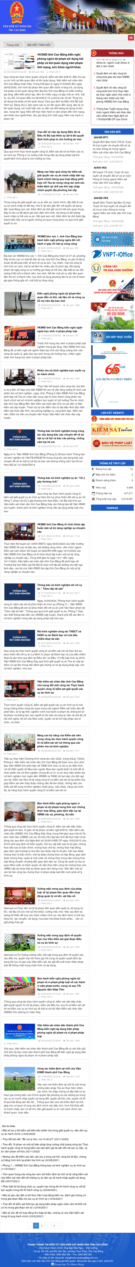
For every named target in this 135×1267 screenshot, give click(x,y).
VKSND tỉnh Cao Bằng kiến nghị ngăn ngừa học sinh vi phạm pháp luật (59, 329)
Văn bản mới (112, 132)
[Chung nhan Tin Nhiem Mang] (67, 1264)
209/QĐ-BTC (101, 137)
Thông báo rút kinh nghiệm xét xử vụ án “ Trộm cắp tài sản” (59, 586)
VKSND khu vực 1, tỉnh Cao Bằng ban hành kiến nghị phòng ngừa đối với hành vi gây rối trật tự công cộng (59, 240)
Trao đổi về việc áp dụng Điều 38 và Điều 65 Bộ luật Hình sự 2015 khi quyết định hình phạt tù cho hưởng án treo (60, 135)
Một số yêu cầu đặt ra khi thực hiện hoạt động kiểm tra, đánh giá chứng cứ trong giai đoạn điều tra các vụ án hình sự (43, 1196)
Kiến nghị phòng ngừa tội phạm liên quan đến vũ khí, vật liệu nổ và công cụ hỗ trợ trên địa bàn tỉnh (61, 297)
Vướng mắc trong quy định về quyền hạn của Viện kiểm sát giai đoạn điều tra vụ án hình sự (59, 938)
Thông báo (116, 53)
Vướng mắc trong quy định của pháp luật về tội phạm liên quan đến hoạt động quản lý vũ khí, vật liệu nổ (59, 892)
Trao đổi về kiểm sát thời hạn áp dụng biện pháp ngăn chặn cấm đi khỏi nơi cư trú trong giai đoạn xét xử (43, 1205)
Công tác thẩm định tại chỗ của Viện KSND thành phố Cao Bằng (59, 1070)
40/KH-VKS (100, 167)
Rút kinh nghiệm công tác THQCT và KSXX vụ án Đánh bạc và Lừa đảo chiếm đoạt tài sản (59, 635)
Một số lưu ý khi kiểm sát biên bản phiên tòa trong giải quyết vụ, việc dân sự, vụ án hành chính (44, 1132)
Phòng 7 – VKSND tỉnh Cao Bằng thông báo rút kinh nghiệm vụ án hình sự (43, 1167)
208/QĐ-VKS (101, 198)
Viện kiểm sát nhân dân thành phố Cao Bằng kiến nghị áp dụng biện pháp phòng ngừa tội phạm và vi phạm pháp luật (60, 1030)
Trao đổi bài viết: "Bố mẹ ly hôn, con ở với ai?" (36, 1139)
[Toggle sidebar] (131, 38)
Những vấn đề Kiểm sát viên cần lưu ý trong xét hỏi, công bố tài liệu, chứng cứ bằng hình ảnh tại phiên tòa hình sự (43, 1158)
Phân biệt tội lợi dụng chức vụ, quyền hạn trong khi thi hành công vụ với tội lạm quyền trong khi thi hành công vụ (43, 1188)
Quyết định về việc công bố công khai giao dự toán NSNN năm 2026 (112, 63)
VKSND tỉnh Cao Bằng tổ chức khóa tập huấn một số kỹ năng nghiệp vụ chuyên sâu (61, 527)
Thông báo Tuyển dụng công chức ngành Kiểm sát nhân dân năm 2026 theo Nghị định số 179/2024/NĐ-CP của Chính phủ (113, 102)
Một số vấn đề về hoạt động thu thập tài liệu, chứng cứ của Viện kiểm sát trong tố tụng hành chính (42, 1214)
